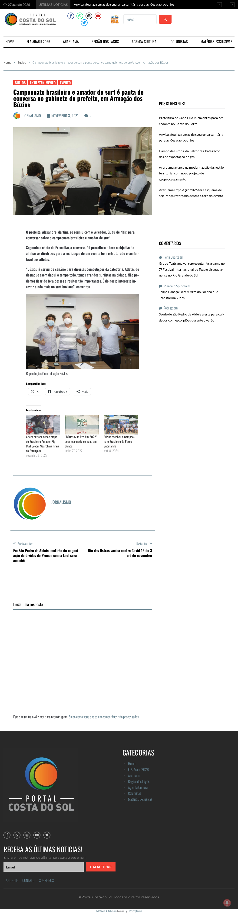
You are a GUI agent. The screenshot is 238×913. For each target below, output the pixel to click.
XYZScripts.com (135, 911)
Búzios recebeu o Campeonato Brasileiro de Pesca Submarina (119, 441)
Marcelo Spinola (175, 286)
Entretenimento (43, 82)
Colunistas (134, 793)
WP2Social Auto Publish (106, 911)
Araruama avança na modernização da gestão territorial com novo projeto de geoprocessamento (191, 173)
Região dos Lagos (138, 781)
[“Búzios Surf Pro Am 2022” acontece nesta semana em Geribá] (82, 424)
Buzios (22, 62)
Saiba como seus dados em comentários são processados (104, 717)
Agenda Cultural (138, 787)
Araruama (134, 775)
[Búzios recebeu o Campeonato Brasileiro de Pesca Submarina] (121, 424)
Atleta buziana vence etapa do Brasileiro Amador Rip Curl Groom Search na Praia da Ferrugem (42, 443)
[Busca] (139, 19)
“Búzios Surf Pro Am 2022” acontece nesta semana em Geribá (81, 441)
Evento (65, 82)
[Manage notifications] (227, 903)
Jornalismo (32, 115)
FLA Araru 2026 (138, 769)
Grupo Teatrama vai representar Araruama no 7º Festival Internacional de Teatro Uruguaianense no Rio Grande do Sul (192, 269)
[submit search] (165, 19)
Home (7, 62)
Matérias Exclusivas (140, 799)
